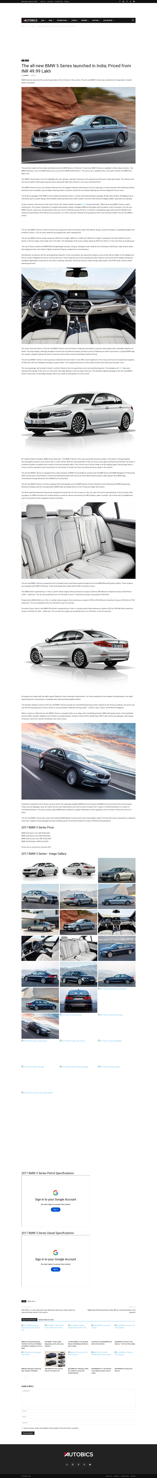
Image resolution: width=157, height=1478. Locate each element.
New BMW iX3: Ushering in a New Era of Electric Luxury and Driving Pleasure (78, 1371)
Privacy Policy (59, 1)
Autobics (26, 75)
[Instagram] (123, 1)
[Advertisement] (78, 10)
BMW (32, 26)
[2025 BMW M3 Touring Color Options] (125, 1359)
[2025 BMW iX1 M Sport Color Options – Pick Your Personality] (125, 1332)
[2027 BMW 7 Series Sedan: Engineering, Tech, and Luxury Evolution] (55, 1332)
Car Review (107, 20)
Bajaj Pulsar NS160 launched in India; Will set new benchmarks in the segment (112, 1311)
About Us (43, 1)
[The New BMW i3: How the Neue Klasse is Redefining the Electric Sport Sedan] (78, 1332)
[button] (133, 21)
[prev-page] (22, 1377)
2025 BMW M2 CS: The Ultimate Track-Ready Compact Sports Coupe (101, 1371)
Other (73, 20)
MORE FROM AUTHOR (46, 1320)
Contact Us (50, 1)
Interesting (62, 20)
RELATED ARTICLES (29, 1320)
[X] (130, 1)
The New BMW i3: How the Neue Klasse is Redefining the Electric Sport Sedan (78, 1344)
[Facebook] (119, 1)
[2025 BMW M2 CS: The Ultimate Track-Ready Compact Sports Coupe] (101, 1359)
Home (23, 26)
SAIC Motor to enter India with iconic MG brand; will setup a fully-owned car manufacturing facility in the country (48, 1311)
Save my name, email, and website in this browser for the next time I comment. (51, 1428)
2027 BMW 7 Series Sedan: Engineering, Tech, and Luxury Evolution (54, 1344)
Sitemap (66, 1)
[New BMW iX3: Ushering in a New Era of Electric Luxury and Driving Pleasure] (78, 1359)
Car (42, 20)
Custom (95, 20)
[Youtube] (134, 1)
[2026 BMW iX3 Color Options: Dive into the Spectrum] (55, 1359)
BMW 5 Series (31, 1301)
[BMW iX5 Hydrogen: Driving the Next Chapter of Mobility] (31, 1359)
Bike (50, 20)
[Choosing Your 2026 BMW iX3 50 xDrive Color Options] (101, 1332)
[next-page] (26, 1377)
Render (84, 20)
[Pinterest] (126, 1)
